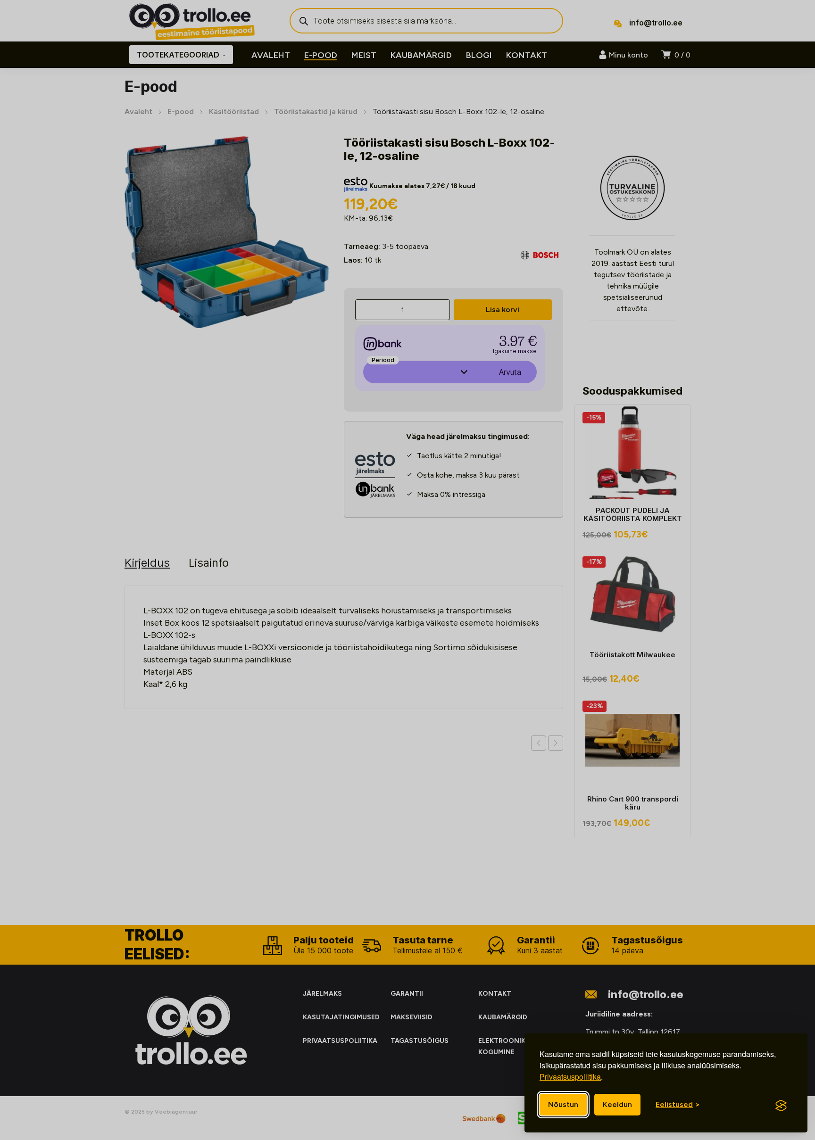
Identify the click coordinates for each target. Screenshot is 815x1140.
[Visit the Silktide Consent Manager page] (781, 1105)
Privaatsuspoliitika (570, 1076)
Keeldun (617, 1104)
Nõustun (563, 1104)
